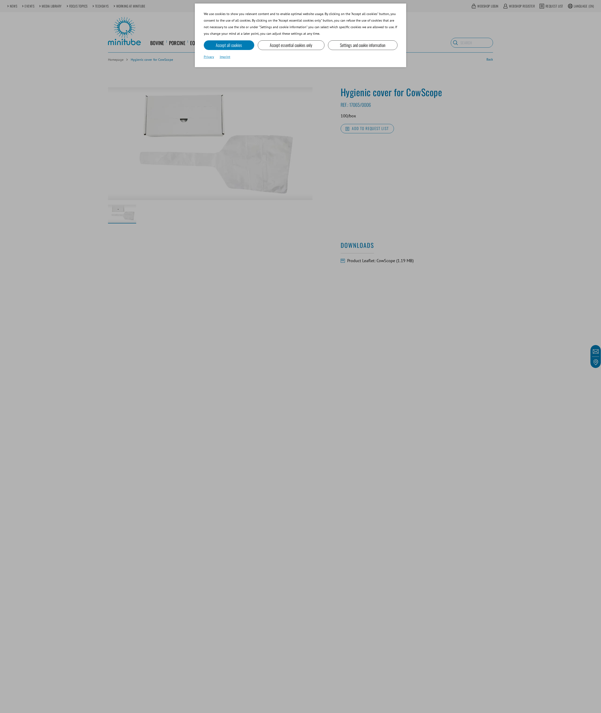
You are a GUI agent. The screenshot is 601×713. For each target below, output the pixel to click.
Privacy (209, 57)
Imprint (225, 57)
